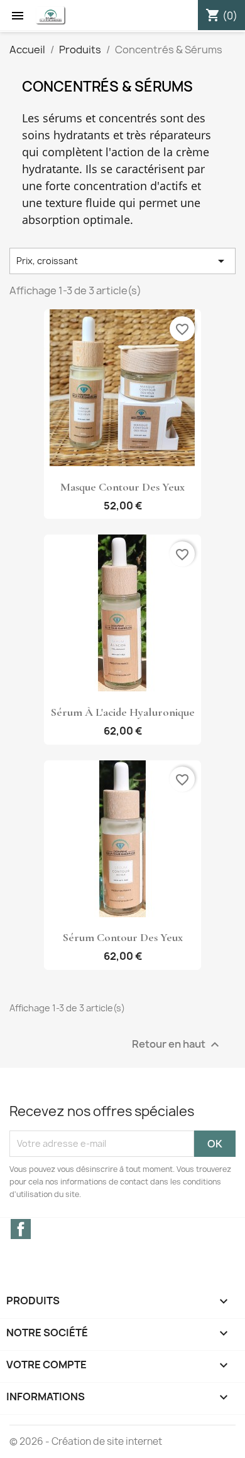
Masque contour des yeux (122, 487)
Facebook (21, 1229)
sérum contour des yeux (123, 937)
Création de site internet (107, 1441)
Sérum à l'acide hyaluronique (123, 712)
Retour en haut (177, 1044)
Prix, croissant (122, 261)
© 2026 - (30, 1441)
